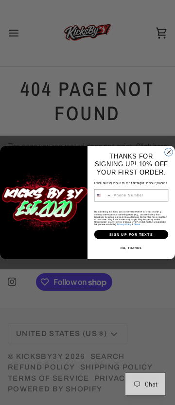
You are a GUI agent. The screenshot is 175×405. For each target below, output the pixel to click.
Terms (137, 224)
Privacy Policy (124, 224)
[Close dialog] (169, 152)
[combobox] (102, 195)
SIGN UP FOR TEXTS (131, 234)
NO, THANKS (131, 248)
